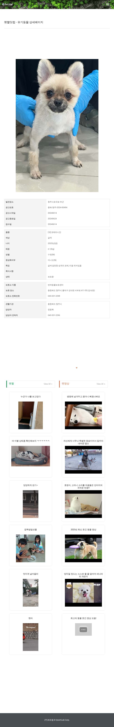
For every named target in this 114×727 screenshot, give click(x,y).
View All (47, 384)
